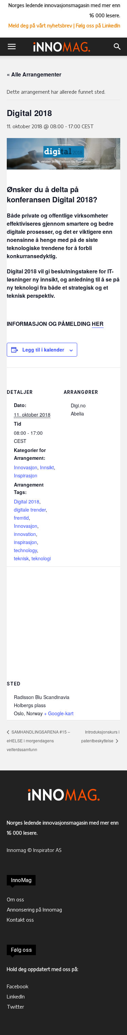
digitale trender (30, 509)
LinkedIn (16, 996)
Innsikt (47, 467)
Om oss (15, 899)
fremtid (21, 517)
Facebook (17, 986)
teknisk (21, 558)
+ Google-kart (58, 713)
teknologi (41, 558)
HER (98, 324)
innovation (25, 534)
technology (25, 550)
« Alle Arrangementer (34, 74)
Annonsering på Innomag (34, 909)
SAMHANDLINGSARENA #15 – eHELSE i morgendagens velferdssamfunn (38, 740)
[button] (11, 47)
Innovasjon (25, 467)
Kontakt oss (20, 920)
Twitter (15, 1007)
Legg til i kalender (43, 349)
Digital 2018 (26, 501)
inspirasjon (25, 542)
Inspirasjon (25, 475)
